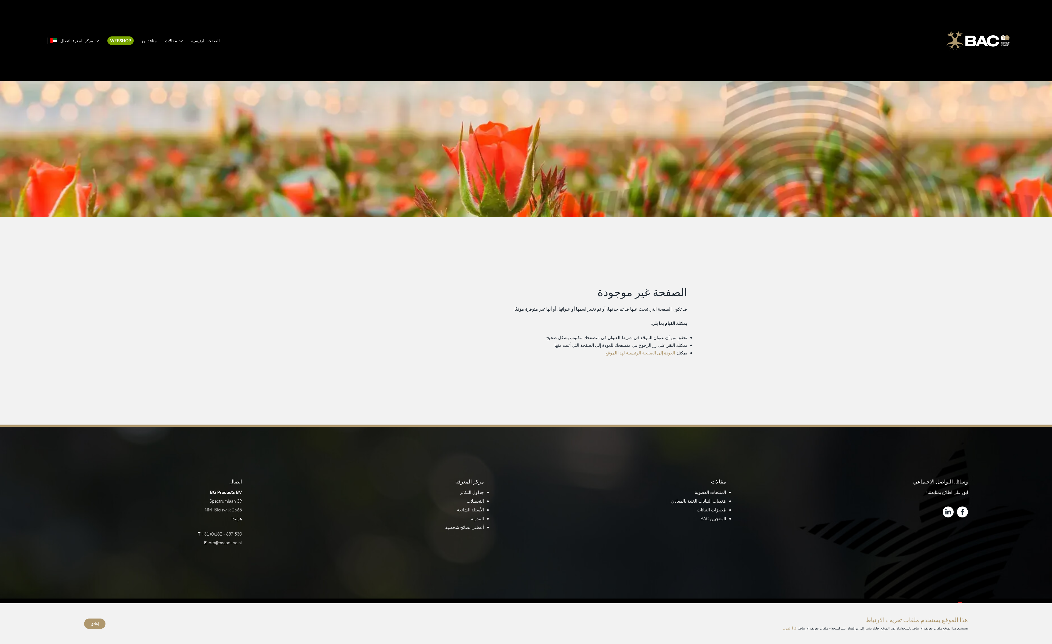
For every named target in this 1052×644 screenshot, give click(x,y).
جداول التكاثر (472, 492)
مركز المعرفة (81, 41)
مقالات (171, 41)
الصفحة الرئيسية (205, 41)
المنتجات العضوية (710, 492)
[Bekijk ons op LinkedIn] (948, 511)
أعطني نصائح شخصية (464, 527)
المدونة (477, 519)
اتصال (65, 41)
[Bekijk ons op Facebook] (962, 511)
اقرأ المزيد (790, 628)
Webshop (120, 41)
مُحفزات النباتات (711, 510)
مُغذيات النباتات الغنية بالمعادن (698, 501)
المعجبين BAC (713, 519)
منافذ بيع (149, 41)
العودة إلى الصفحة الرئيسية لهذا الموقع (640, 353)
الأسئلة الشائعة (470, 510)
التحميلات (475, 501)
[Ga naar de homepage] (978, 40)
